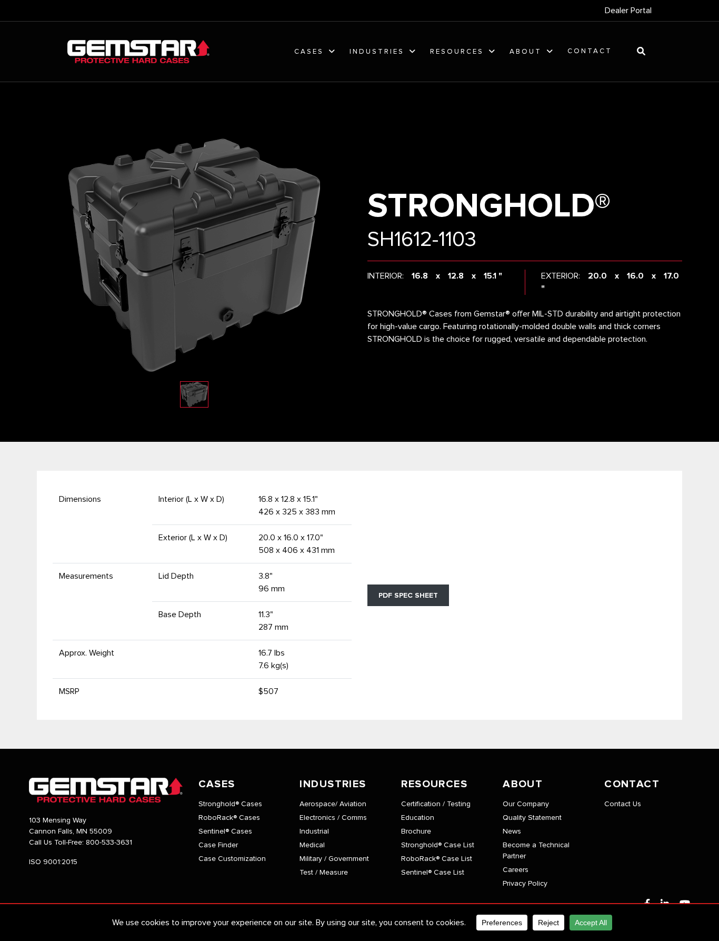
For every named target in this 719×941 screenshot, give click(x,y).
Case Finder (218, 845)
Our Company (526, 804)
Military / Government (334, 859)
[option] (194, 255)
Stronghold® (489, 206)
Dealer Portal (628, 10)
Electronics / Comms (333, 817)
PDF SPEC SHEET (408, 595)
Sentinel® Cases (225, 831)
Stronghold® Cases (230, 804)
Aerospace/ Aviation (332, 804)
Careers (515, 870)
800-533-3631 (109, 842)
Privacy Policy (525, 883)
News (512, 831)
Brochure (416, 831)
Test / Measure (323, 872)
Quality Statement (532, 817)
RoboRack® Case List (436, 859)
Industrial (314, 831)
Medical (312, 845)
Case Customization (232, 859)
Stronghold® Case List (437, 845)
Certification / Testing (436, 804)
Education (417, 817)
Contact (589, 51)
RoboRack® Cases (229, 817)
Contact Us (622, 804)
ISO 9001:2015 (53, 862)
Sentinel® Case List (432, 872)
